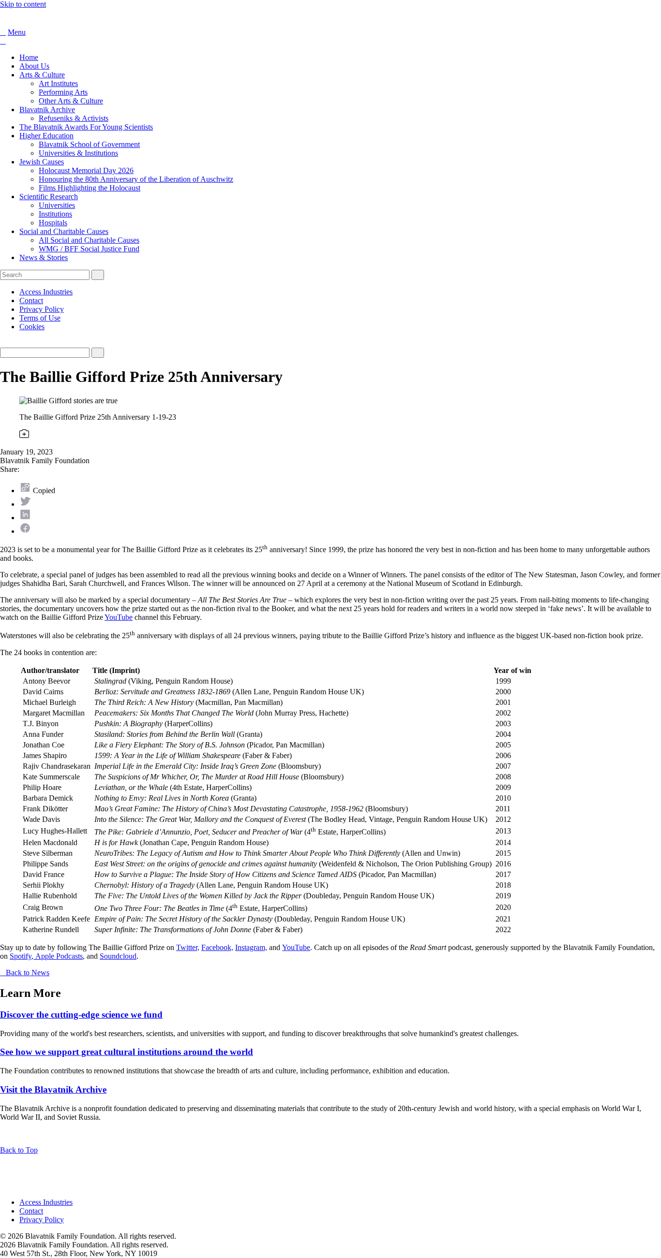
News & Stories (43, 257)
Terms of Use (39, 318)
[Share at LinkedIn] (25, 517)
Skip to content (23, 4)
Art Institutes (58, 83)
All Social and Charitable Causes (89, 240)
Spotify (20, 956)
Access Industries (46, 292)
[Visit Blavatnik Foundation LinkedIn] (6, 1186)
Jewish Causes (41, 162)
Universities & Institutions (78, 153)
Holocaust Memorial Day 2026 (86, 170)
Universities (57, 205)
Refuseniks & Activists (73, 118)
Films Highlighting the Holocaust (89, 188)
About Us (34, 66)
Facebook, (217, 947)
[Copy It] (25, 490)
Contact (31, 300)
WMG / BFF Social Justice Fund (89, 249)
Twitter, (187, 947)
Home (28, 57)
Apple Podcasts (59, 956)
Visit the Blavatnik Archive (53, 1089)
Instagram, (251, 947)
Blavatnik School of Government (89, 144)
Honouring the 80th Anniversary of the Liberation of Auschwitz (136, 179)
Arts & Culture (42, 75)
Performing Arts (63, 92)
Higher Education (46, 136)
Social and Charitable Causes (63, 231)
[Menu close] (3, 41)
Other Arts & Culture (71, 101)
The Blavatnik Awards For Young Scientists (86, 127)
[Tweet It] (25, 504)
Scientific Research (48, 196)
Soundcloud (118, 956)
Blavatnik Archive (47, 109)
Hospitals (53, 223)
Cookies (32, 326)
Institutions (55, 214)
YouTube (119, 617)
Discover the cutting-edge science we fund (81, 1014)
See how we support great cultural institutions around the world (126, 1052)
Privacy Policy (41, 309)
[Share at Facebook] (25, 531)
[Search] (3, 32)
